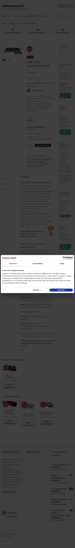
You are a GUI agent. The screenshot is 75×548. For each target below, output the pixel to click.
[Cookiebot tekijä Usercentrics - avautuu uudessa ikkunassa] (64, 257)
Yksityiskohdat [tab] (37, 263)
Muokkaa (36, 290)
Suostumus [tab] (13, 263)
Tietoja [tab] (62, 263)
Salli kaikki (61, 290)
